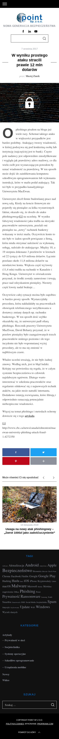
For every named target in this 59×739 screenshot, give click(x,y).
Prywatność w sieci (15, 640)
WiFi (33, 607)
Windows (43, 606)
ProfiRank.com (45, 724)
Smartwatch (16, 602)
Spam (52, 601)
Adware (5, 566)
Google (33, 576)
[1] (21, 216)
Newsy (5, 674)
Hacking (6, 581)
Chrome (6, 576)
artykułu (29, 416)
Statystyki (6, 607)
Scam (50, 597)
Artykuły (7, 635)
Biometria (37, 571)
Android (32, 565)
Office (16, 591)
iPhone (33, 581)
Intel (21, 581)
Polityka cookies (15, 724)
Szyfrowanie (15, 607)
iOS (26, 580)
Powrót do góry (27, 732)
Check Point (52, 571)
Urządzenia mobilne (15, 667)
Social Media (31, 602)
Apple (52, 565)
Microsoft (32, 586)
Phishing (27, 591)
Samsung (44, 597)
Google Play (47, 575)
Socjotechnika (41, 602)
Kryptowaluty (44, 581)
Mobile (40, 587)
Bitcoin (44, 571)
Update (25, 606)
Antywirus (43, 566)
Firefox (25, 576)
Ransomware (30, 596)
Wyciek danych (9, 612)
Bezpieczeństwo (17, 570)
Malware (19, 586)
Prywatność (11, 596)
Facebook (16, 576)
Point (38, 591)
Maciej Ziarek (33, 76)
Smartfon (6, 602)
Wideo (5, 680)
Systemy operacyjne (15, 654)
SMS (23, 602)
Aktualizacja (16, 565)
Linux (54, 581)
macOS (6, 586)
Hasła (15, 580)
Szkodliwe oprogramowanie (19, 660)
